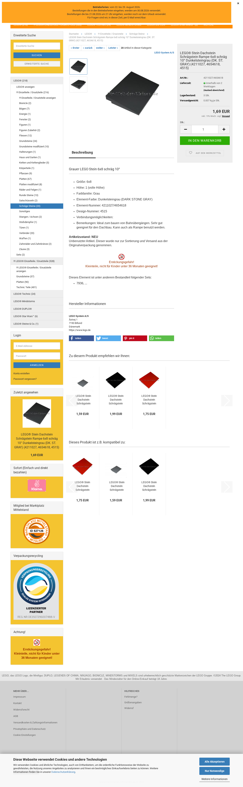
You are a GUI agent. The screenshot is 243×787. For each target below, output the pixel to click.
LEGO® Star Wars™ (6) (25, 316)
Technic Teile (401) (26, 287)
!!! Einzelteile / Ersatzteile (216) (32, 92)
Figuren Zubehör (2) (29, 130)
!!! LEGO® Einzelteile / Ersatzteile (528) (34, 261)
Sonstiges (24, 211)
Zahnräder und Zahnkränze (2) (35, 243)
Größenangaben (133, 702)
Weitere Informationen (214, 779)
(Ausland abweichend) (214, 90)
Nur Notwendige (214, 770)
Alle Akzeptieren (215, 761)
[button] (185, 129)
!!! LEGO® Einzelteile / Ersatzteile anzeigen (33, 269)
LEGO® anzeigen (25, 86)
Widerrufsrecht (21, 709)
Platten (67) (25, 178)
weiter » (100, 47)
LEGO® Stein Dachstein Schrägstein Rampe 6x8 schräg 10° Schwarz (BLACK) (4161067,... (116, 399)
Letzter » (113, 47)
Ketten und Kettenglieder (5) (34, 162)
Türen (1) (24, 227)
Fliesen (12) (25, 135)
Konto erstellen (21, 373)
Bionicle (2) (25, 103)
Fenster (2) (25, 119)
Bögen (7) (24, 108)
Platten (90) (22, 282)
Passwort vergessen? (25, 378)
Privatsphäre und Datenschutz (29, 729)
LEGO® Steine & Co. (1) (26, 323)
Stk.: (182, 122)
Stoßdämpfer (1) (28, 222)
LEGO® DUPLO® (22, 308)
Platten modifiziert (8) (30, 184)
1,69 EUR (37, 455)
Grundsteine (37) (25, 276)
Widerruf (129, 708)
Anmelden (37, 365)
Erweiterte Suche (37, 64)
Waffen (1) (25, 238)
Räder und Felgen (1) (30, 189)
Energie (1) (25, 114)
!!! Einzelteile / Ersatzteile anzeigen (37, 97)
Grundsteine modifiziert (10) (34, 146)
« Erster (75, 47)
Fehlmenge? (130, 696)
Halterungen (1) (27, 151)
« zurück (87, 47)
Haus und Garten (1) (30, 157)
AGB (15, 716)
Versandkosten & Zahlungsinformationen (35, 722)
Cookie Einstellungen (24, 735)
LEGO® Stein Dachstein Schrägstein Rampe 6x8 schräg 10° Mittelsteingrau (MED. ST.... (83, 399)
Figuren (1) (25, 124)
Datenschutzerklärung (63, 772)
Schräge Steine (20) (29, 206)
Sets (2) (20, 254)
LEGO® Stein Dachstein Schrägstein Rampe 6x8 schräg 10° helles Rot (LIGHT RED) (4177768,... (149, 399)
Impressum (19, 696)
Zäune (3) (24, 249)
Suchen (37, 55)
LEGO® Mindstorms (24, 301)
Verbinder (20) (26, 233)
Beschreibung (82, 152)
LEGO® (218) (20, 80)
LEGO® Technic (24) (24, 293)
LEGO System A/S (164, 52)
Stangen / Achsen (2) (30, 216)
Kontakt (17, 703)
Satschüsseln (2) (28, 200)
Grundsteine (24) (28, 141)
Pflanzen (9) (25, 173)
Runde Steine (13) (28, 195)
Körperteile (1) (26, 168)
